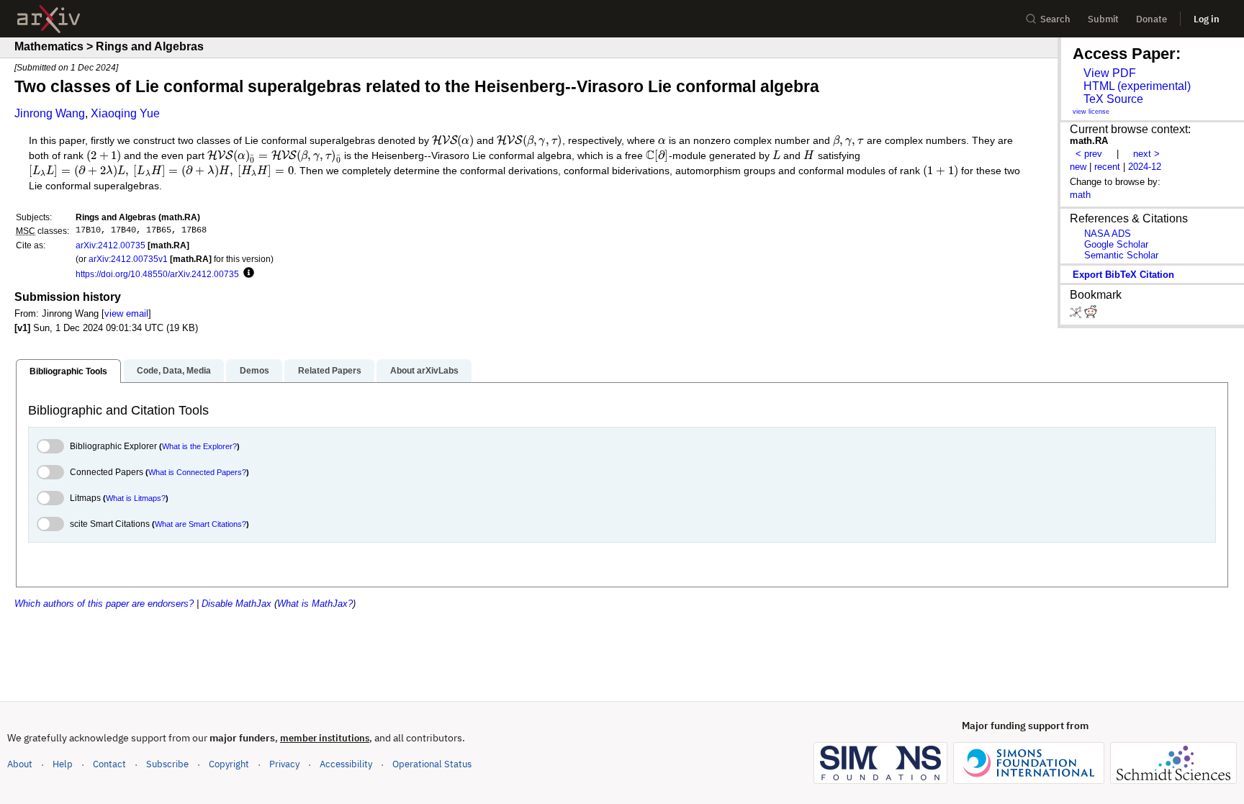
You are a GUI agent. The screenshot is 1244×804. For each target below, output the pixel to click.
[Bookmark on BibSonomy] (1077, 315)
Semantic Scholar (1121, 255)
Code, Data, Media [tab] (174, 371)
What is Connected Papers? (197, 472)
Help (63, 764)
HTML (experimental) (1137, 86)
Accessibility (346, 764)
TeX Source (1113, 99)
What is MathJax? (315, 603)
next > (1146, 153)
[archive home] (48, 19)
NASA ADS (1107, 233)
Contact (109, 764)
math (1080, 194)
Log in (1207, 19)
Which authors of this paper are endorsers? (104, 603)
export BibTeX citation (1123, 274)
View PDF (1109, 73)
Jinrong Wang (49, 113)
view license (1091, 111)
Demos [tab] (254, 371)
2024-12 (1144, 166)
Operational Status (432, 763)
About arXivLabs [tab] (424, 371)
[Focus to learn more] (246, 273)
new (1078, 166)
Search (1055, 19)
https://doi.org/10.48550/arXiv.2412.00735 (157, 274)
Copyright (229, 764)
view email (126, 313)
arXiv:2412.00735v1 (128, 258)
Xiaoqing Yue (125, 113)
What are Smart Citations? (200, 524)
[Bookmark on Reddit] (1090, 315)
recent (1107, 166)
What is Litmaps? (136, 498)
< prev (1089, 153)
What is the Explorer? (199, 446)
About (19, 764)
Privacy (284, 764)
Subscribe (167, 764)
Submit (1103, 19)
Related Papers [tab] (329, 371)
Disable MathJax (236, 603)
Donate (1151, 19)
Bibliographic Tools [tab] (68, 371)
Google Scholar (1116, 244)
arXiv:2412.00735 (110, 245)
